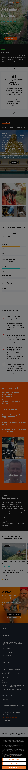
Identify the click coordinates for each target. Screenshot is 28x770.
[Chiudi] (25, 739)
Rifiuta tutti (14, 763)
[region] (14, 753)
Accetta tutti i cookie (14, 767)
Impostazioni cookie (14, 759)
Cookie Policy (11, 756)
